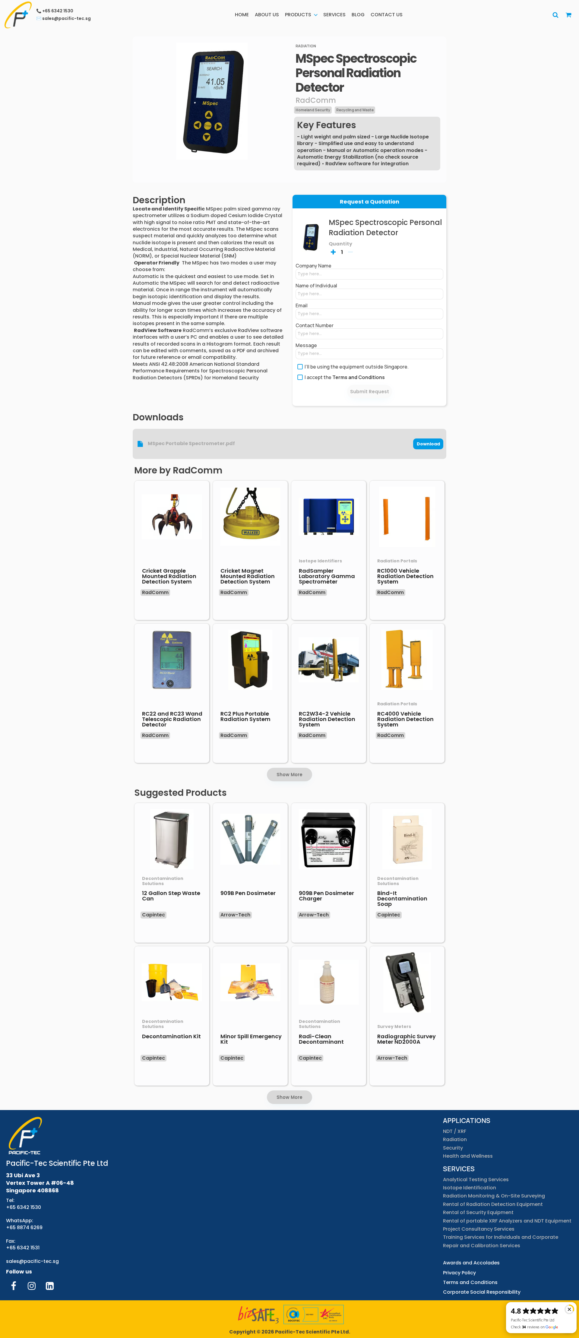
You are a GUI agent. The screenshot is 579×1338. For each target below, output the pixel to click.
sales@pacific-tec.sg (32, 1261)
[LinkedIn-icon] (49, 1285)
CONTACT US (387, 14)
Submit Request (369, 391)
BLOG (358, 14)
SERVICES (334, 14)
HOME (242, 14)
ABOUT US (267, 14)
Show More (289, 774)
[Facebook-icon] (13, 1285)
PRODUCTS (298, 14)
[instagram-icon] (31, 1285)
